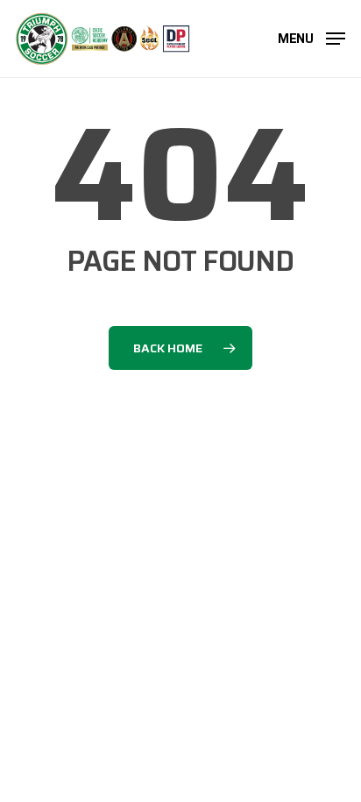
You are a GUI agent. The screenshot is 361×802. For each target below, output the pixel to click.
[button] (311, 37)
